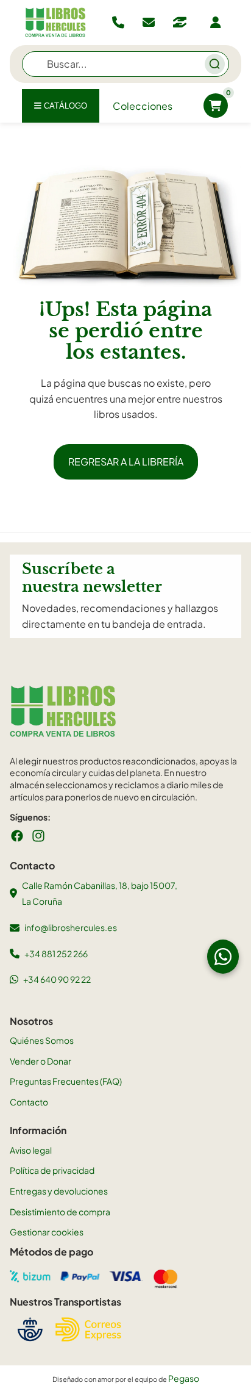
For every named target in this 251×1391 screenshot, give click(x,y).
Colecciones (142, 105)
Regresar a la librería (125, 461)
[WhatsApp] (223, 957)
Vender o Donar (40, 1060)
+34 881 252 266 (56, 953)
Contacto (29, 1101)
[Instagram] (38, 835)
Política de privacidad (52, 1170)
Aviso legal (31, 1150)
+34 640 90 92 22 (57, 979)
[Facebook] (17, 835)
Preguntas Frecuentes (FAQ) (66, 1081)
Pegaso (183, 1378)
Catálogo (64, 105)
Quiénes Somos (42, 1040)
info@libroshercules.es (70, 927)
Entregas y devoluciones (59, 1190)
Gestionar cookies (46, 1231)
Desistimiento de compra (60, 1211)
